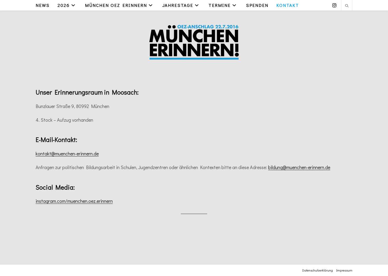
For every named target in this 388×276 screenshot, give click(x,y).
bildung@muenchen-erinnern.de (299, 167)
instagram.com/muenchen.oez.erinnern (74, 201)
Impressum (344, 270)
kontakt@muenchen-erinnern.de (67, 153)
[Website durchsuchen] (347, 6)
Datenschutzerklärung (317, 270)
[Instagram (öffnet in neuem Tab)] (334, 5)
